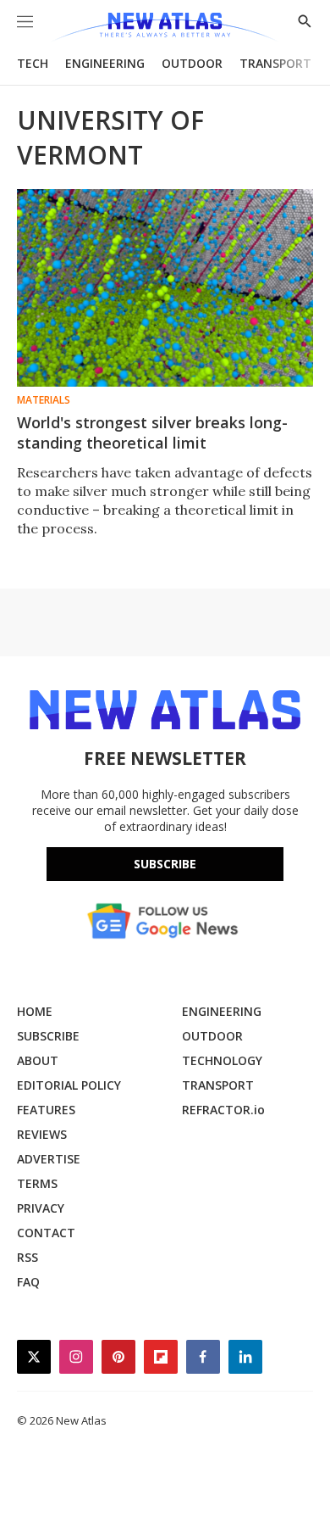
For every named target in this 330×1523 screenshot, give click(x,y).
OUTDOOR (192, 63)
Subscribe (165, 864)
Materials (43, 400)
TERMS (37, 1183)
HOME (34, 1011)
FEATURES (46, 1110)
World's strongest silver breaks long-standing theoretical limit (152, 432)
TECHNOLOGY (222, 1060)
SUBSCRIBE (48, 1036)
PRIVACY (40, 1208)
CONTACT (46, 1233)
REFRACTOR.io (223, 1110)
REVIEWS (42, 1134)
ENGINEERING (105, 63)
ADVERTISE (48, 1159)
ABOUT (37, 1060)
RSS (27, 1257)
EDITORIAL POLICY (69, 1085)
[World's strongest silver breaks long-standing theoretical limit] (165, 288)
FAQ (28, 1282)
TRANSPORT (275, 63)
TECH (32, 63)
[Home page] (164, 27)
